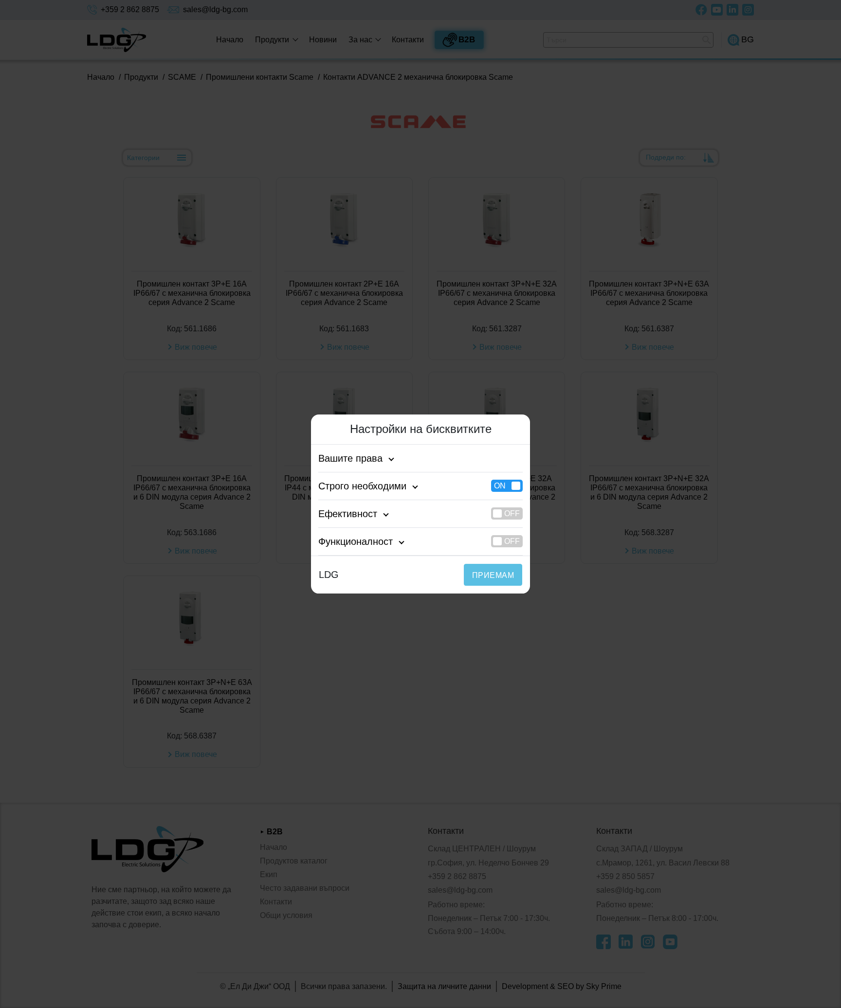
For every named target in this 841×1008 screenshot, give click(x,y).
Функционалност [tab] (355, 541)
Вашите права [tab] (350, 458)
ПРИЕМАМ (493, 575)
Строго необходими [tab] (362, 486)
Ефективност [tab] (347, 513)
